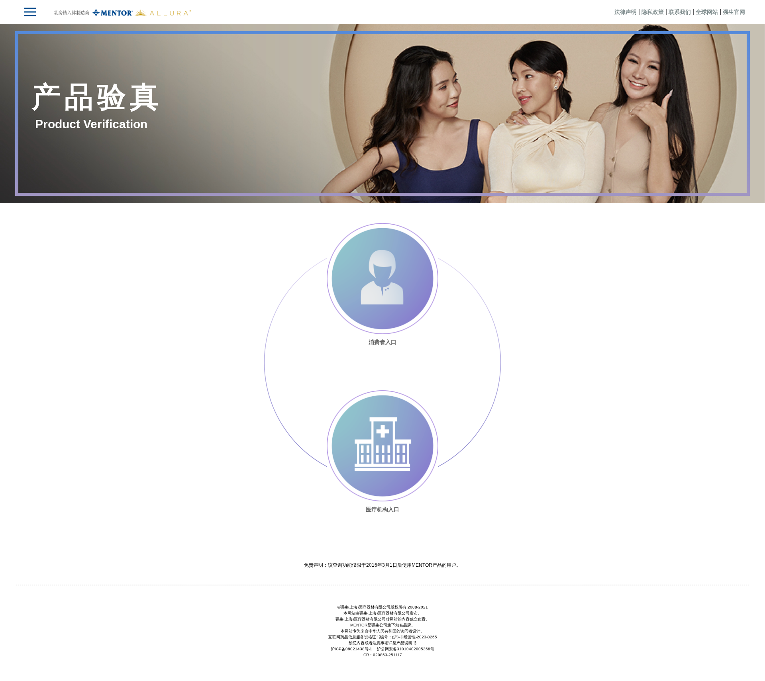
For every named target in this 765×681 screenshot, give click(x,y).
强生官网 (734, 12)
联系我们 (680, 12)
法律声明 (625, 12)
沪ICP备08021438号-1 (351, 649)
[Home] (123, 12)
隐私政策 (652, 12)
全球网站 (707, 12)
